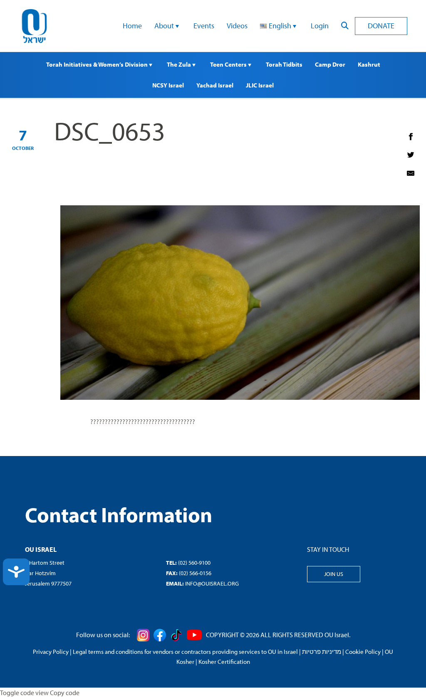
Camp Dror (330, 64)
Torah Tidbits (284, 64)
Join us (333, 574)
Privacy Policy (51, 652)
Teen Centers (229, 64)
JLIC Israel (260, 85)
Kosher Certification (224, 662)
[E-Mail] (411, 173)
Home (132, 25)
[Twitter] (411, 155)
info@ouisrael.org (212, 583)
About (165, 25)
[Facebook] (411, 137)
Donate (381, 25)
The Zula (179, 64)
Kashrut (369, 64)
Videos (237, 25)
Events (203, 25)
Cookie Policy (363, 652)
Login (320, 25)
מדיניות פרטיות (321, 652)
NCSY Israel (168, 85)
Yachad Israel (214, 85)
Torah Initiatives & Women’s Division (97, 64)
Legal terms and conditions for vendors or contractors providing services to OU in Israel (185, 652)
